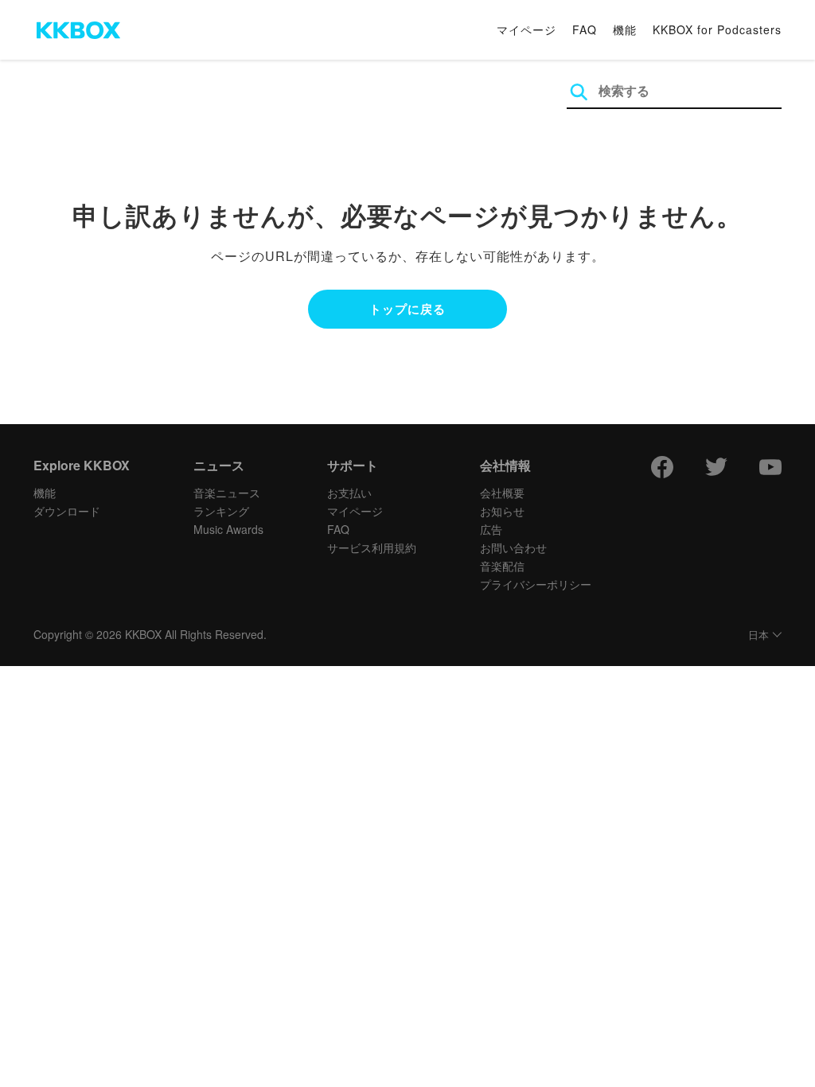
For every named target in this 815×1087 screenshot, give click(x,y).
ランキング (221, 511)
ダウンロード (66, 511)
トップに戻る (407, 309)
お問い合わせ (513, 547)
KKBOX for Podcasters (717, 29)
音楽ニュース (226, 493)
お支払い (349, 493)
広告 (491, 529)
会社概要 (502, 493)
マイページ (526, 29)
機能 (625, 29)
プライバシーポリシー (535, 584)
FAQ (584, 29)
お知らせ (502, 511)
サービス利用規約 (371, 547)
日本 (758, 635)
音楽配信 (502, 566)
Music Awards (228, 529)
